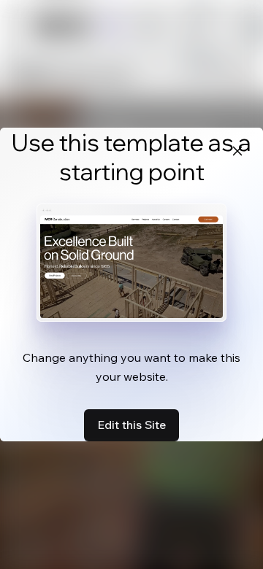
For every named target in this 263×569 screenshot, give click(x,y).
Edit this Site (131, 424)
